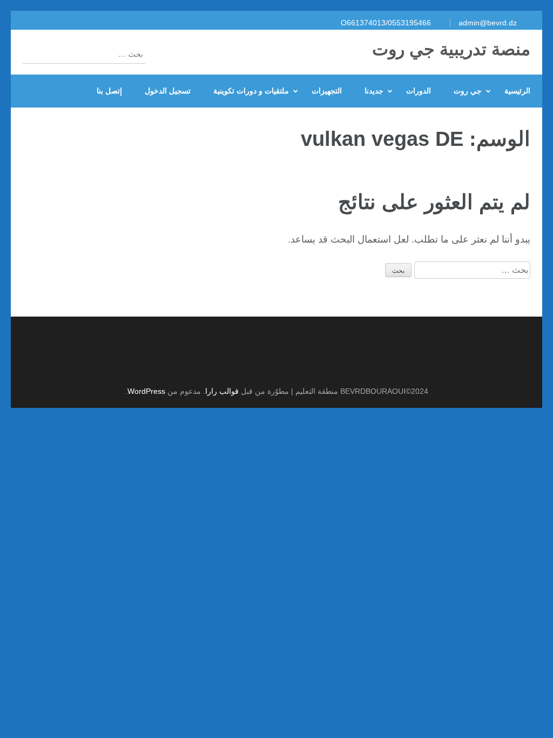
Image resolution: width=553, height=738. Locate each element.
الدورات (418, 90)
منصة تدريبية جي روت (451, 49)
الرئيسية (517, 90)
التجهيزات (327, 90)
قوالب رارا (222, 391)
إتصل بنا (109, 90)
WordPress (146, 391)
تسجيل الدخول (168, 90)
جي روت (468, 90)
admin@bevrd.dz (487, 22)
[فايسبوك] (271, 364)
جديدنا (374, 90)
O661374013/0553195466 (386, 22)
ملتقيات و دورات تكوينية (251, 90)
